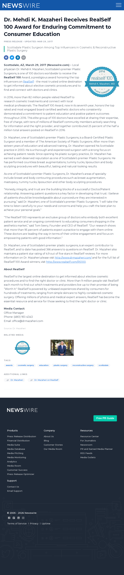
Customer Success (17, 470)
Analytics (12, 461)
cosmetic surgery (26, 365)
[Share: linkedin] (18, 58)
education (43, 365)
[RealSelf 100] (102, 82)
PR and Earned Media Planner (96, 449)
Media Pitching (15, 453)
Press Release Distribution (21, 436)
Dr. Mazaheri (16, 380)
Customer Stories (53, 444)
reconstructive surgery (82, 365)
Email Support (14, 491)
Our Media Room (53, 449)
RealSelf (28, 81)
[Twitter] (14, 518)
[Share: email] (24, 58)
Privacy (34, 523)
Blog (46, 440)
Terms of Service (17, 523)
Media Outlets (88, 457)
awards (9, 365)
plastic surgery (60, 365)
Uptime (46, 523)
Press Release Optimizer (20, 474)
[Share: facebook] (6, 58)
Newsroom (86, 444)
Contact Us (13, 486)
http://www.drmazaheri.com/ (73, 257)
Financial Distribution (18, 440)
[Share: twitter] (12, 58)
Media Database (16, 449)
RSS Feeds (86, 453)
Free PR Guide (105, 418)
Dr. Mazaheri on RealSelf (46, 380)
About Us (49, 436)
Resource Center (89, 436)
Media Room (14, 465)
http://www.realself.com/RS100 (66, 261)
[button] (118, 5)
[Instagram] (23, 518)
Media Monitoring (16, 457)
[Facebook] (9, 518)
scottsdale (103, 365)
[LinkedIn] (18, 518)
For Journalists (88, 440)
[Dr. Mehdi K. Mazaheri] (62, 347)
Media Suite (13, 444)
